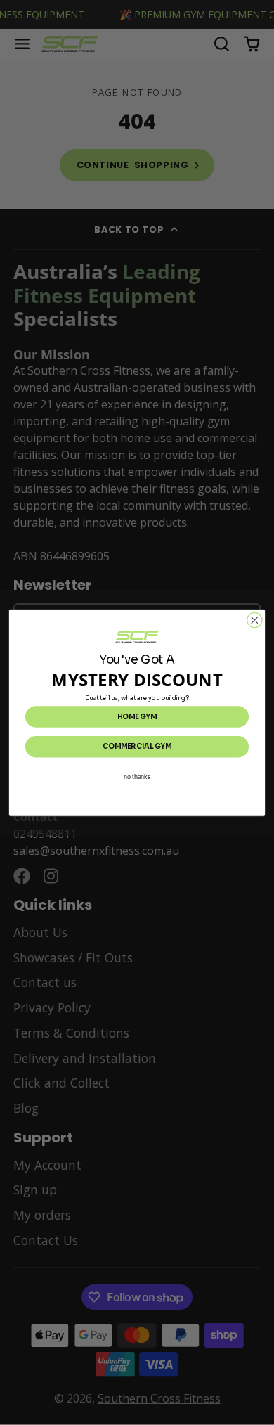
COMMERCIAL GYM (137, 746)
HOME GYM (137, 716)
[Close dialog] (254, 619)
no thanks (137, 776)
